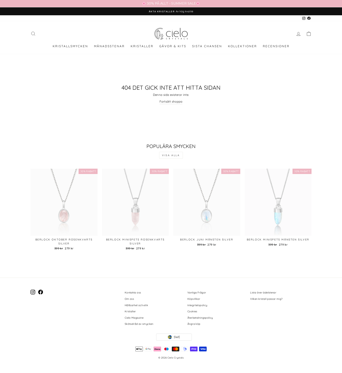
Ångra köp (193, 323)
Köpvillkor (193, 298)
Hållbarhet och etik (136, 305)
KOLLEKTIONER (242, 46)
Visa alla (171, 155)
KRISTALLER (142, 46)
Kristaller (130, 311)
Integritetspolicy (197, 305)
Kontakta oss (133, 292)
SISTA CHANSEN (207, 46)
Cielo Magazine (134, 317)
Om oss (129, 298)
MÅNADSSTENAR (109, 46)
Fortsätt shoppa (171, 101)
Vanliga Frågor (196, 292)
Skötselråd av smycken (139, 323)
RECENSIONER (276, 46)
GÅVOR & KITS (172, 46)
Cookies (192, 311)
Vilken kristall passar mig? (266, 298)
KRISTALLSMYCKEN (70, 46)
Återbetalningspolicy (200, 317)
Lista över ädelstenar (263, 292)
